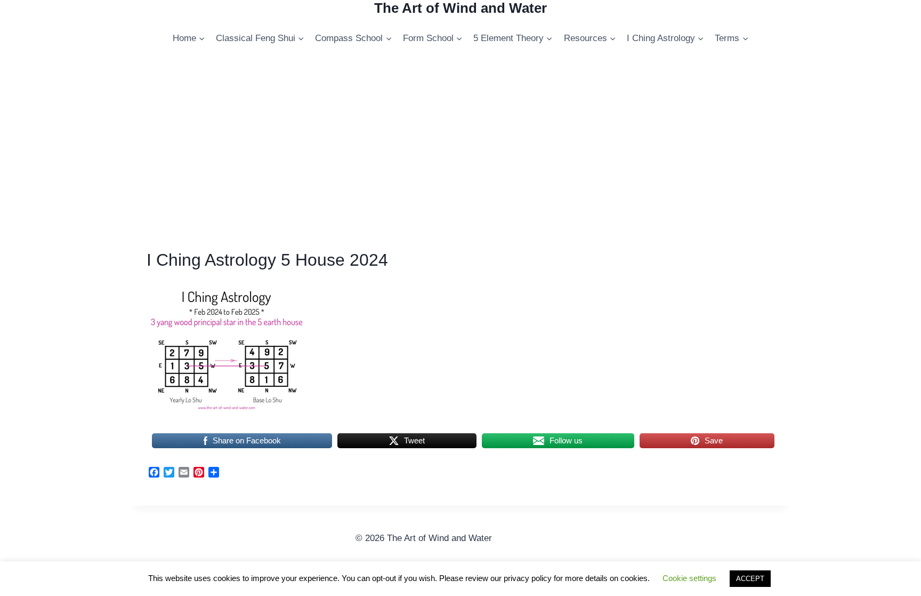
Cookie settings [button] (689, 578)
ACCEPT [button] (750, 579)
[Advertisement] (460, 156)
